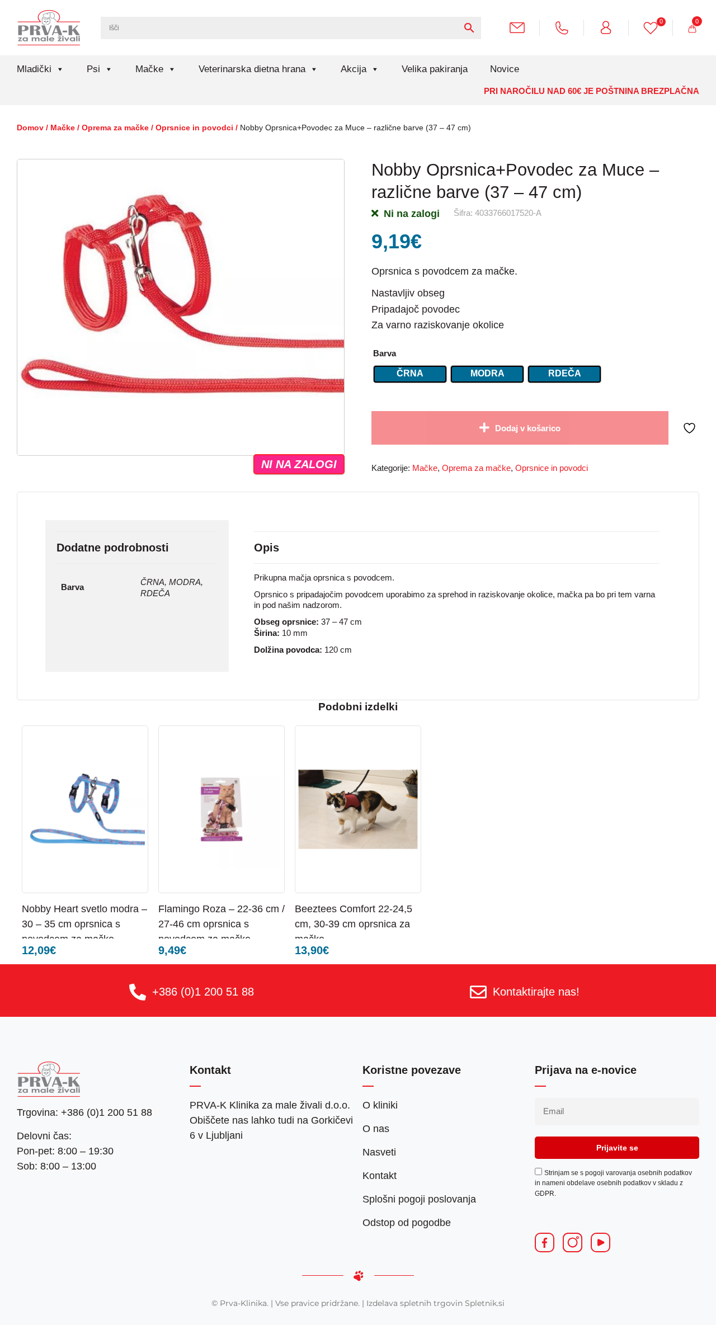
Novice (504, 69)
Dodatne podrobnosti (112, 547)
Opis (266, 547)
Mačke (149, 69)
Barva (384, 353)
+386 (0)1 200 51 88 (203, 992)
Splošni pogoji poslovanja (419, 1199)
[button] (116, 908)
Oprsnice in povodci (194, 127)
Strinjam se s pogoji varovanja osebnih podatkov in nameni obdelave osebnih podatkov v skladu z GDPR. (613, 1183)
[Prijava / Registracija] (610, 27)
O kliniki (380, 1105)
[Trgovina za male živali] (49, 27)
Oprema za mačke (115, 127)
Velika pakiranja (435, 69)
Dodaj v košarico (527, 428)
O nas (375, 1128)
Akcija (353, 69)
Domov (30, 127)
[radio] (410, 374)
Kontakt (379, 1175)
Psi (93, 69)
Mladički (34, 69)
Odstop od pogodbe (406, 1222)
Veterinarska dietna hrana (252, 69)
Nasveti (379, 1152)
